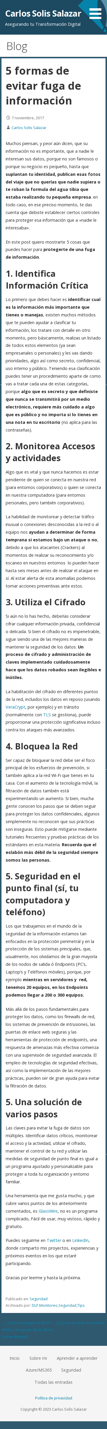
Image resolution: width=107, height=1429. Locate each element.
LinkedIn (80, 1240)
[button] (97, 10)
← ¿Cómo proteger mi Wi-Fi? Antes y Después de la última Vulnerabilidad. (27, 1329)
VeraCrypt (15, 707)
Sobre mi (38, 1358)
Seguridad (39, 1298)
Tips (80, 1305)
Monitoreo (48, 1305)
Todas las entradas (53, 1382)
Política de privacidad (53, 1398)
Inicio (15, 1358)
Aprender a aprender (77, 1358)
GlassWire (48, 1211)
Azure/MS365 (39, 1370)
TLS (47, 714)
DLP (35, 1305)
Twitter (54, 1240)
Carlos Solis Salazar (43, 13)
